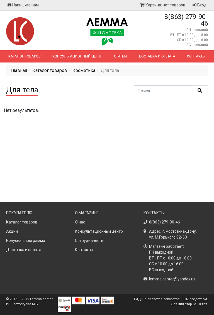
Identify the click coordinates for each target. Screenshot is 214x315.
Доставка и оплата (156, 56)
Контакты (196, 56)
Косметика (83, 70)
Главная (19, 70)
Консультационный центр (77, 56)
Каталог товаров (24, 56)
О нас (80, 222)
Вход (201, 5)
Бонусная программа (25, 240)
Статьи (120, 56)
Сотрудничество (90, 240)
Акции (12, 231)
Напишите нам (25, 5)
